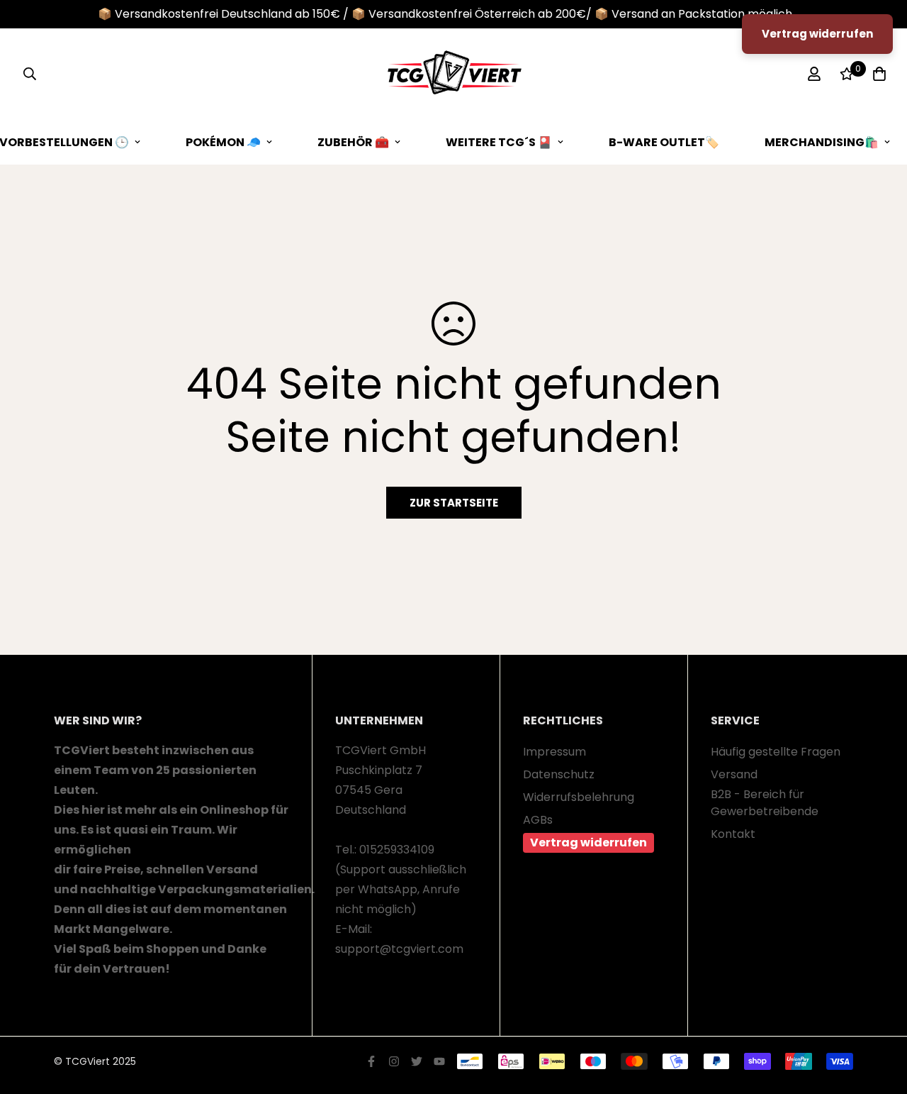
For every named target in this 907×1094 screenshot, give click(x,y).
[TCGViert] (453, 74)
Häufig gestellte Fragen (775, 752)
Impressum (554, 752)
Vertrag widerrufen (588, 842)
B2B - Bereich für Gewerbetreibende (764, 802)
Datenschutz (559, 774)
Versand (734, 774)
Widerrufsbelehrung (578, 797)
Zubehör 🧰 (353, 142)
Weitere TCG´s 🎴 (499, 142)
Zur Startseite (454, 502)
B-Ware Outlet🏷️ (664, 142)
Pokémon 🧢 (223, 142)
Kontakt (733, 834)
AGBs (538, 820)
